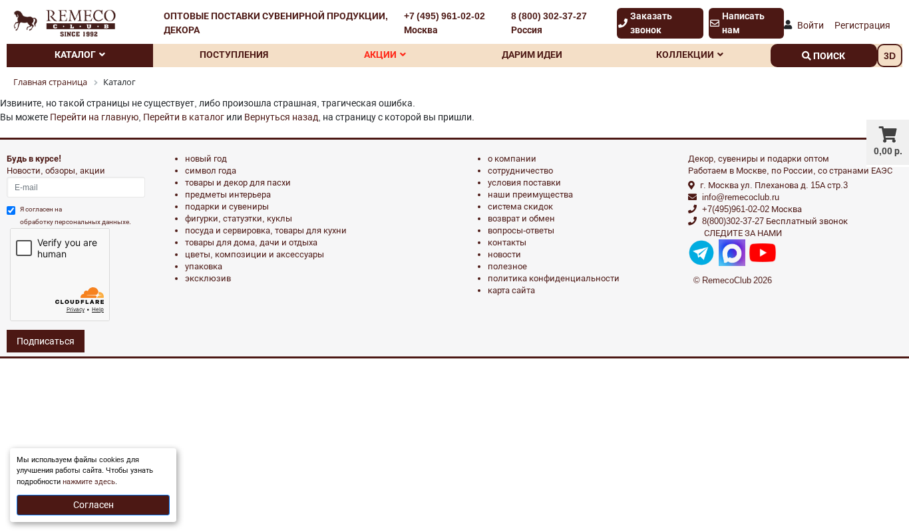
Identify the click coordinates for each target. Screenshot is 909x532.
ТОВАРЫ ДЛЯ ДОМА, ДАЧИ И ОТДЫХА (251, 242)
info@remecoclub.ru (740, 197)
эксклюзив (208, 278)
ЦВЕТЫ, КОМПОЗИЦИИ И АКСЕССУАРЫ (254, 254)
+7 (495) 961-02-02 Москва (444, 23)
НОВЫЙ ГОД (206, 159)
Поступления (234, 54)
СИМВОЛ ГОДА (210, 171)
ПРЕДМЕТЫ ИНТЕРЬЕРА (228, 195)
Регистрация (862, 25)
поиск (828, 56)
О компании (512, 159)
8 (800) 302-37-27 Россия (549, 23)
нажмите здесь (89, 481)
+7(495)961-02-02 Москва (752, 209)
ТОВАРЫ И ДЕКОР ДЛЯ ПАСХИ (238, 183)
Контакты (507, 242)
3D (890, 56)
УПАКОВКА (203, 266)
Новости (504, 254)
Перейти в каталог (183, 117)
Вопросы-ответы (521, 230)
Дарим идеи (532, 54)
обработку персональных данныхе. (75, 221)
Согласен (93, 504)
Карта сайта (511, 290)
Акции (380, 54)
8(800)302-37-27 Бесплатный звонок (775, 221)
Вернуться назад (281, 117)
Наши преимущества (530, 195)
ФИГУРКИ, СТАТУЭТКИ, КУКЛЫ (238, 218)
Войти (810, 25)
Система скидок (520, 206)
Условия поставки (524, 183)
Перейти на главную (94, 117)
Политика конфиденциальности (554, 278)
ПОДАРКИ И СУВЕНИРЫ (227, 206)
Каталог (75, 54)
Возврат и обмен (521, 218)
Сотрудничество (520, 171)
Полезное (507, 266)
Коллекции (685, 54)
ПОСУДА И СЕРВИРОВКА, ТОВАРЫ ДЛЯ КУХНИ (266, 230)
